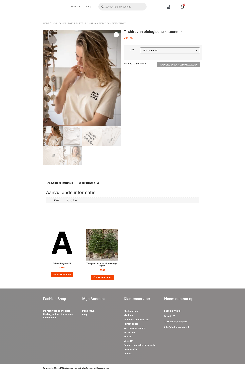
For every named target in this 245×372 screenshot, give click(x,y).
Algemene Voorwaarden (136, 319)
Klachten (128, 315)
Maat (132, 50)
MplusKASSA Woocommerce (67, 368)
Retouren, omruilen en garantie (140, 345)
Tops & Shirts (75, 23)
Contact (128, 353)
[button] (116, 34)
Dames (62, 23)
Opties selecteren (62, 274)
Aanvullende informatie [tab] (60, 182)
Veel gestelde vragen (134, 328)
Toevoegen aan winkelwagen (179, 64)
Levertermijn (130, 349)
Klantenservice (131, 311)
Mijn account (88, 310)
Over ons (75, 6)
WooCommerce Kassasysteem (95, 368)
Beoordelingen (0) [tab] (89, 182)
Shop (88, 6)
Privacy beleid (131, 324)
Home (46, 23)
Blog (84, 314)
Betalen (128, 336)
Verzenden (129, 332)
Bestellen (128, 341)
